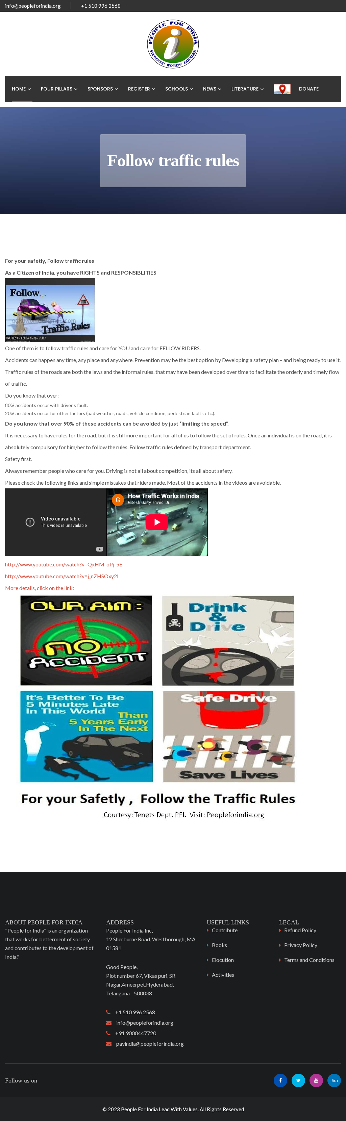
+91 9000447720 (133, 1033)
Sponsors (100, 88)
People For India (139, 1109)
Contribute (225, 930)
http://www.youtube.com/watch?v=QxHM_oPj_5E (63, 564)
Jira (334, 1080)
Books (219, 945)
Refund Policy (300, 930)
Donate (309, 88)
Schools (176, 88)
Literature (244, 88)
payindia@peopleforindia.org (148, 1043)
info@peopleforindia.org (33, 6)
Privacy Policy (300, 945)
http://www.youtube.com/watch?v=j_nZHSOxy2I (62, 576)
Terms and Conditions (309, 960)
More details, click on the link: (39, 588)
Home (19, 88)
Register (139, 88)
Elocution (223, 960)
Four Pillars (56, 88)
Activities (223, 974)
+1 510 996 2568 (132, 1012)
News (209, 88)
